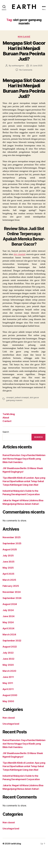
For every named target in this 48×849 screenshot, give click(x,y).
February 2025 (11, 586)
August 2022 (10, 646)
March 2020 (9, 671)
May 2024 (8, 622)
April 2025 (8, 573)
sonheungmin (18, 65)
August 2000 (10, 695)
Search (6, 432)
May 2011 (8, 683)
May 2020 (8, 664)
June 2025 (8, 561)
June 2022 (8, 658)
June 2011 (8, 677)
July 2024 (8, 610)
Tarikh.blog (9, 414)
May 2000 (8, 701)
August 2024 (10, 604)
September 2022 (12, 640)
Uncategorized (11, 723)
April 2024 (8, 628)
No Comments (25, 70)
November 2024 (12, 592)
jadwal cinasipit (22, 397)
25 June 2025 (36, 65)
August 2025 (10, 549)
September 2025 (12, 543)
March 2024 (9, 634)
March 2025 (9, 579)
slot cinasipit (19, 254)
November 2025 (12, 537)
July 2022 (8, 652)
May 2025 (8, 567)
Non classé (24, 37)
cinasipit (10, 397)
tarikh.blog (15, 843)
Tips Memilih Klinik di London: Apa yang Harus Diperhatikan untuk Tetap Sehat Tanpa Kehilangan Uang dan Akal (24, 481)
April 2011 (8, 689)
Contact (7, 421)
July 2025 (8, 555)
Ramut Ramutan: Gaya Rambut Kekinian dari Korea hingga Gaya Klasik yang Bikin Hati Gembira (24, 459)
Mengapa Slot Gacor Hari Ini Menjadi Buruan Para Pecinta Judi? (24, 51)
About (6, 417)
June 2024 (8, 616)
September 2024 (12, 598)
